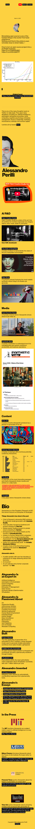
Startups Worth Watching (10, 450)
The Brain (5, 477)
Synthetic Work (7, 341)
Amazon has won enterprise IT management (17, 688)
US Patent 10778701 (8, 672)
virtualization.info (7, 658)
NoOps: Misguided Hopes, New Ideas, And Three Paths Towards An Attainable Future (17, 697)
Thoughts (5, 495)
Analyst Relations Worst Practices (14, 694)
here (18, 124)
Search (25, 4)
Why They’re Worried (9, 734)
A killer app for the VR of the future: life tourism (16, 702)
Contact (30, 4)
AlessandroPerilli (15, 173)
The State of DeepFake (9, 248)
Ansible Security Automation (11, 648)
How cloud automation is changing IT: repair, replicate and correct (16, 784)
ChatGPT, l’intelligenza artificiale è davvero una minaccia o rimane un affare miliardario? (17, 759)
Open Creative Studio (9, 218)
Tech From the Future (9, 312)
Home (7, 4)
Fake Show (5, 277)
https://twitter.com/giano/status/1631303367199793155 (17, 96)
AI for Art (5, 421)
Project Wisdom (7, 637)
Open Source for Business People (14, 691)
